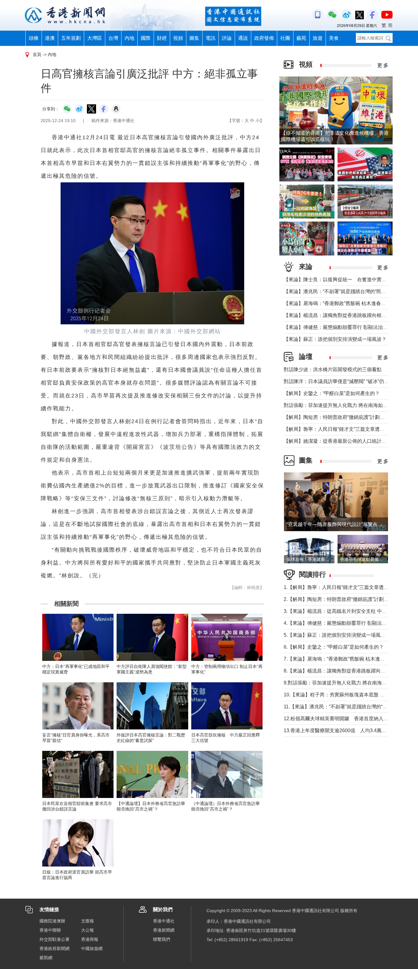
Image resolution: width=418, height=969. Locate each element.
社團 (285, 38)
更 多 (382, 65)
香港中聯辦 (50, 930)
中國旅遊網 (92, 948)
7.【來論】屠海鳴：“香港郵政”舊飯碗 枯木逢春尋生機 (342, 659)
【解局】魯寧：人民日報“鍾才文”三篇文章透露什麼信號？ (346, 429)
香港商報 (89, 939)
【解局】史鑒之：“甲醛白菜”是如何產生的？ (332, 393)
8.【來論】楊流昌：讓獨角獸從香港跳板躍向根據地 (339, 670)
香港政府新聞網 (54, 948)
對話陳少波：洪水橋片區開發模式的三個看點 (333, 369)
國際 (146, 38)
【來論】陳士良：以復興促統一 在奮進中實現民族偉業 (345, 279)
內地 (129, 38)
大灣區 (94, 38)
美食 (334, 38)
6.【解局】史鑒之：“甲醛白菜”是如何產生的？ (334, 647)
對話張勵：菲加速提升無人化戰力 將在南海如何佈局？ (343, 405)
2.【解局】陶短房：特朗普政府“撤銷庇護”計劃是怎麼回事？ (348, 599)
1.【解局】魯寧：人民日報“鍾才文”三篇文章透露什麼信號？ (348, 587)
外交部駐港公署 (54, 939)
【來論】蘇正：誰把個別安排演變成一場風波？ (335, 339)
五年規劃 (71, 38)
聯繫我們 (161, 939)
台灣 (113, 38)
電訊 (210, 38)
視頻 (178, 38)
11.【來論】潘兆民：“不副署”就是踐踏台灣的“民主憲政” (344, 706)
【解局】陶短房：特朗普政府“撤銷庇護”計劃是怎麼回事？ (346, 417)
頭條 (34, 38)
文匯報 (87, 921)
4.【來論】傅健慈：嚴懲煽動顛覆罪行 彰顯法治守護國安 (345, 623)
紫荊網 (45, 957)
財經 (162, 38)
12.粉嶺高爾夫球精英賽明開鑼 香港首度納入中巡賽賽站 (346, 718)
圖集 (194, 38)
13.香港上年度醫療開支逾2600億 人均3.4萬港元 (337, 730)
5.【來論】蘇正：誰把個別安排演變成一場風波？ (337, 635)
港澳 (50, 38)
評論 (227, 38)
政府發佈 (264, 38)
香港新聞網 (163, 930)
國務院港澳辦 (52, 921)
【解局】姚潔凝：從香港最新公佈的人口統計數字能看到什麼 (350, 441)
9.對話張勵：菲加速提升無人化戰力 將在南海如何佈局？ (345, 682)
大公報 (87, 930)
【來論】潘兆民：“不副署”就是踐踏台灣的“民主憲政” (340, 291)
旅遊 (318, 38)
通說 (243, 38)
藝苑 (301, 38)
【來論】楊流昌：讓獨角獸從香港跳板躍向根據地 (337, 315)
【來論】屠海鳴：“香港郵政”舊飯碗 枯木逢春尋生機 (340, 303)
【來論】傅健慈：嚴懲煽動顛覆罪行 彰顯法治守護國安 (343, 327)
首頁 (37, 54)
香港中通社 (163, 921)
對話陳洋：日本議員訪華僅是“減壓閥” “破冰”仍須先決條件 (346, 381)
